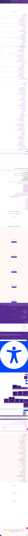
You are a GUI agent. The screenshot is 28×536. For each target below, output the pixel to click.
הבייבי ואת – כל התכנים (22, 454)
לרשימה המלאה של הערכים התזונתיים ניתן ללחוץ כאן (22, 193)
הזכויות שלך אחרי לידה (22, 104)
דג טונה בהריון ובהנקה (25, 184)
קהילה (24, 62)
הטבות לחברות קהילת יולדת (21, 60)
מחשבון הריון (22, 48)
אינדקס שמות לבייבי (21, 68)
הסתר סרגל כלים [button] (25, 371)
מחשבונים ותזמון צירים (22, 115)
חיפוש (27, 430)
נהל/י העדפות (6, 418)
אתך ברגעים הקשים (22, 22)
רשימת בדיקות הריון (21, 72)
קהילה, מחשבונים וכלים (23, 114)
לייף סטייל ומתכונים (24, 37)
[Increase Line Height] (27, 381)
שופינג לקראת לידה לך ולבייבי (21, 93)
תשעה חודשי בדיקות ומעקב (21, 20)
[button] (14, 160)
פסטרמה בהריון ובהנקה (25, 189)
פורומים (23, 63)
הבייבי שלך (23, 29)
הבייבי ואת (25, 26)
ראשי (27, 149)
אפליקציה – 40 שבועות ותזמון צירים (19, 56)
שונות (23, 44)
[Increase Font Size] (27, 372)
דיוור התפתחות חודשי (21, 59)
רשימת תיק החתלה (21, 74)
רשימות (24, 71)
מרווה (27, 205)
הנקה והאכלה (23, 28)
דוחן (27, 200)
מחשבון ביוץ (22, 116)
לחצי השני (25, 32)
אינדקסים (24, 66)
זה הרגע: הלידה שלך (22, 94)
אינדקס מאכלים (22, 67)
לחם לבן (26, 198)
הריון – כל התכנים (22, 444)
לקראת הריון (24, 83)
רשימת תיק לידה (21, 73)
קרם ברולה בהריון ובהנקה (25, 190)
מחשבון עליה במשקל (21, 49)
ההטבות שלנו (22, 125)
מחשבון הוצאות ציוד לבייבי (20, 51)
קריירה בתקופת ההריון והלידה (21, 105)
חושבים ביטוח (23, 34)
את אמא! (24, 27)
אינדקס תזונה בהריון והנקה (23, 149)
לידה (25, 23)
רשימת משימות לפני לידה (20, 75)
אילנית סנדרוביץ (20, 170)
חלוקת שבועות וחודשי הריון (20, 55)
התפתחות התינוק (23, 31)
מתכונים (24, 42)
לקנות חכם (23, 38)
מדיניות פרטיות (8, 417)
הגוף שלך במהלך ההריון (22, 19)
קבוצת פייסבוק (22, 64)
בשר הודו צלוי (26, 208)
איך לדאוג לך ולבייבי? (22, 21)
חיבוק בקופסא (24, 82)
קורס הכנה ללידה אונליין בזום (22, 79)
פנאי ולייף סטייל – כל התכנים (21, 466)
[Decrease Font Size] (27, 374)
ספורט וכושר (23, 40)
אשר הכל (3, 418)
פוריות (24, 16)
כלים (24, 53)
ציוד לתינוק (22, 77)
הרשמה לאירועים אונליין (21, 126)
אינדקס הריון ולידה (21, 139)
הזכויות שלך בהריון (22, 103)
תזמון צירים (22, 52)
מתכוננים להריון (23, 15)
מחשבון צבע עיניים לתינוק (20, 50)
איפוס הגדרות (25, 410)
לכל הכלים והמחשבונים (22, 480)
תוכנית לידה (22, 127)
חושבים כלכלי (24, 33)
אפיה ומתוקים (22, 45)
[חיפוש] (0, 535)
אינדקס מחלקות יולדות (21, 138)
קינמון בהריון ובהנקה (25, 185)
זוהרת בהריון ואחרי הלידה (22, 39)
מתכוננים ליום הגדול (22, 92)
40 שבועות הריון (23, 18)
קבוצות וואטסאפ (24, 78)
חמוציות (26, 203)
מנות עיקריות (22, 43)
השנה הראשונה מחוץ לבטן (21, 30)
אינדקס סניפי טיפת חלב (21, 137)
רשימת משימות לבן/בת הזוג (20, 76)
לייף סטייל (23, 41)
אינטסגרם (22, 65)
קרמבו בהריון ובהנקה (25, 186)
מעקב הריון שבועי (21, 54)
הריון (25, 17)
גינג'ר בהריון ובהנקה (25, 188)
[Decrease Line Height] (27, 383)
